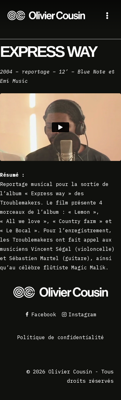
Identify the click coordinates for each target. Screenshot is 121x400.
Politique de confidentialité (60, 337)
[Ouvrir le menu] (107, 15)
